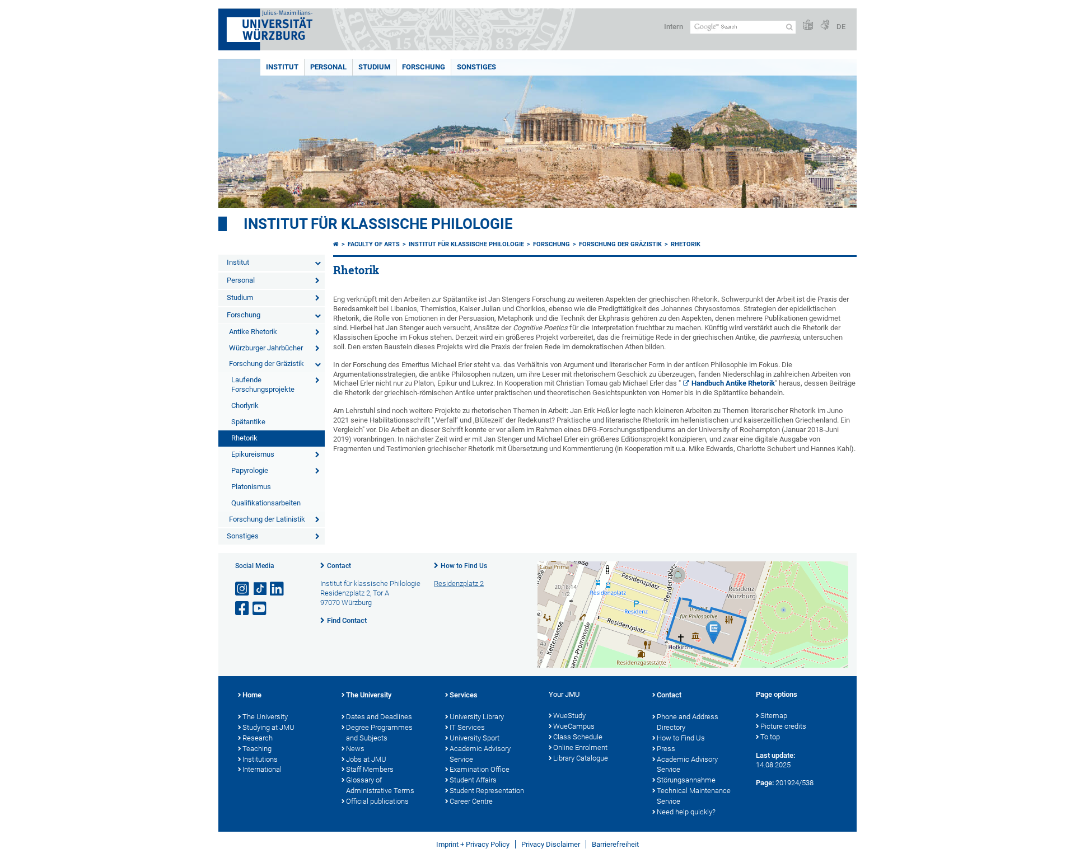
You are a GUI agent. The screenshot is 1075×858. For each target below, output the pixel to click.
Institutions (260, 759)
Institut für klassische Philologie (378, 223)
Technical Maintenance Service (694, 795)
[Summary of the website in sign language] (824, 25)
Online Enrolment (580, 747)
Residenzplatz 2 (459, 583)
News (355, 748)
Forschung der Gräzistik (266, 363)
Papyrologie (249, 470)
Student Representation (487, 790)
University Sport (474, 738)
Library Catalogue (580, 758)
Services (464, 695)
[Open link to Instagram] (243, 589)
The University (265, 716)
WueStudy (569, 715)
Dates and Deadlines (379, 716)
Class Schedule (577, 737)
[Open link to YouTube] (260, 608)
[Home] (336, 244)
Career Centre (471, 801)
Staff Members (370, 769)
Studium (374, 67)
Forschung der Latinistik (267, 519)
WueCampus (574, 726)
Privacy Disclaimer (550, 844)
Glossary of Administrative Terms (380, 785)
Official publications (377, 801)
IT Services (467, 727)
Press (666, 748)
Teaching (257, 748)
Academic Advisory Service (480, 753)
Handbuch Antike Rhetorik (733, 383)
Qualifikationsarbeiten (266, 503)
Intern (673, 26)
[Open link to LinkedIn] (278, 589)
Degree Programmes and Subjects (379, 732)
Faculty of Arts (374, 244)
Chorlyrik (245, 405)
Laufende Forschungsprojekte (263, 384)
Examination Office (480, 769)
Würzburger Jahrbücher (266, 348)
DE (840, 26)
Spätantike (248, 422)
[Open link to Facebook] (243, 608)
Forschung (423, 67)
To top (770, 737)
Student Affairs (473, 780)
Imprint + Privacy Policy (473, 844)
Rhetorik (244, 438)
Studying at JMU (268, 727)
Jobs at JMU (366, 759)
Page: (765, 783)
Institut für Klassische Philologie (466, 244)
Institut (282, 67)
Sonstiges (476, 67)
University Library (477, 716)
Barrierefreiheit (615, 844)
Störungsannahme (686, 780)
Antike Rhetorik (253, 331)
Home (251, 695)
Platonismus (251, 486)
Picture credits (783, 726)
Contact (339, 566)
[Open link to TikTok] (260, 589)
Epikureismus (252, 454)
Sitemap (773, 715)
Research (257, 738)
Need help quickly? (686, 812)
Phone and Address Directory (687, 722)
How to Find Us (464, 566)
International (262, 769)
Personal (328, 67)
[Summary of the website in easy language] (808, 25)
